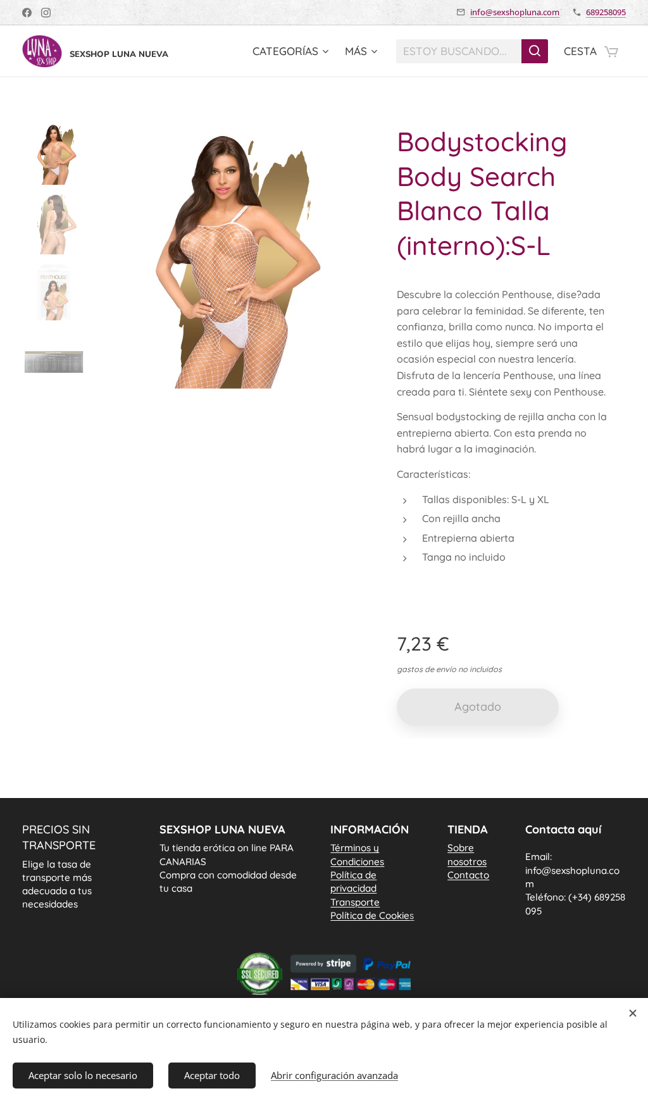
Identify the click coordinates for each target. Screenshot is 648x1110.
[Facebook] (27, 12)
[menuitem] (292, 51)
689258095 (606, 12)
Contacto (468, 875)
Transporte (355, 902)
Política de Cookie (372, 915)
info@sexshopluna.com (514, 12)
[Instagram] (46, 12)
